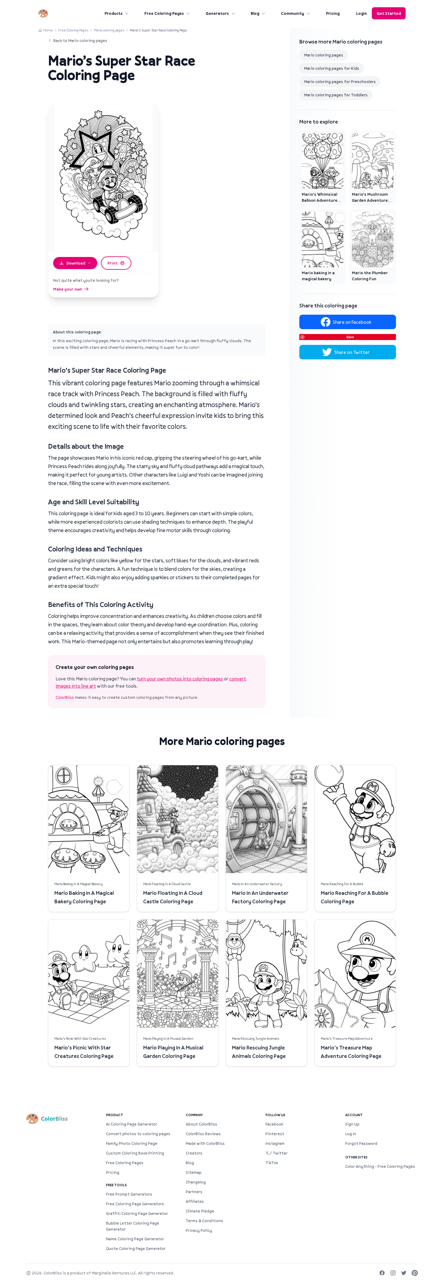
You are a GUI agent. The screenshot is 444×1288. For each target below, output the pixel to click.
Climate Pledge (200, 1211)
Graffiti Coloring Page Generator (137, 1213)
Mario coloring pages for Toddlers (336, 95)
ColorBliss (65, 697)
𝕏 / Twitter (276, 1153)
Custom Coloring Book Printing (135, 1153)
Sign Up (352, 1124)
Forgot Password (361, 1143)
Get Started (389, 13)
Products (114, 13)
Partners (194, 1191)
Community (292, 13)
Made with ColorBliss (205, 1143)
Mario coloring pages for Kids (331, 68)
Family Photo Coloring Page (131, 1143)
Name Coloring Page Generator (135, 1238)
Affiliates (195, 1201)
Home (48, 30)
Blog (255, 13)
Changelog (196, 1182)
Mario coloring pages (109, 30)
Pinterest (274, 1133)
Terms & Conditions (204, 1220)
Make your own (67, 289)
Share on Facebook (352, 322)
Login (361, 13)
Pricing (332, 13)
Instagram (275, 1143)
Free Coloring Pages (164, 13)
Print (112, 263)
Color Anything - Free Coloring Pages (380, 1166)
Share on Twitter (352, 352)
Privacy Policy (199, 1230)
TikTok (271, 1162)
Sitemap (193, 1172)
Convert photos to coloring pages (138, 1133)
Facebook (274, 1124)
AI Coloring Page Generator (131, 1124)
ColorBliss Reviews (203, 1133)
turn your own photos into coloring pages (180, 679)
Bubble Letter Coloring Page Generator (132, 1226)
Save (350, 337)
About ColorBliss (201, 1124)
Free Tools (116, 1185)
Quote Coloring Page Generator (136, 1248)
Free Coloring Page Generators (135, 1203)
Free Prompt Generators (129, 1194)
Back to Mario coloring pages (80, 40)
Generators (217, 13)
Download (75, 263)
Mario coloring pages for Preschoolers (340, 81)
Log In (350, 1133)
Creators (194, 1153)
